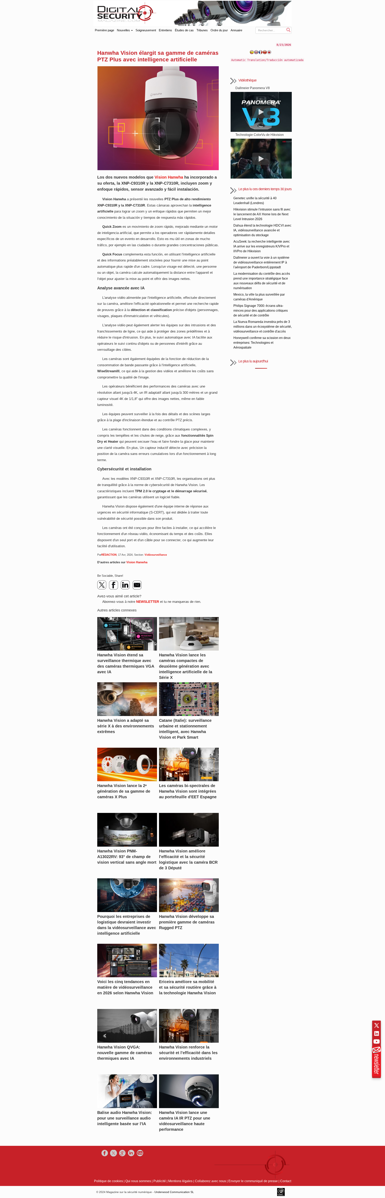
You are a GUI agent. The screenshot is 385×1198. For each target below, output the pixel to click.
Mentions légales (180, 1181)
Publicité (159, 1181)
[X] (102, 585)
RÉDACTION (109, 554)
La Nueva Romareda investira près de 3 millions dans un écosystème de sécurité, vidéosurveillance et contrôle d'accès (262, 326)
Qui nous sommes (138, 1181)
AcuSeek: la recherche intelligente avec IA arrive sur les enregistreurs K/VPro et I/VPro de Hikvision (261, 246)
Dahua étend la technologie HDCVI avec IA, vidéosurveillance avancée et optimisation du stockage (262, 230)
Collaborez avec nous (210, 1181)
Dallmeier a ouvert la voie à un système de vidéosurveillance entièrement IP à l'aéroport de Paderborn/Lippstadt (261, 262)
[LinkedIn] (125, 585)
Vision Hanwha (169, 177)
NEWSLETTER (147, 602)
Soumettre (288, 30)
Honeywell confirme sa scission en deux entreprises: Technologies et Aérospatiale (262, 342)
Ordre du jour (219, 30)
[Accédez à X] (376, 1025)
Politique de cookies (108, 1181)
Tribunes (202, 30)
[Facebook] (114, 585)
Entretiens (165, 30)
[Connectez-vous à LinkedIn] (376, 1033)
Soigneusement (146, 30)
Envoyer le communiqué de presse (253, 1181)
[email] (137, 585)
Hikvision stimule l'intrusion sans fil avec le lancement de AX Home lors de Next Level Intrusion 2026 (262, 214)
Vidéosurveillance (156, 554)
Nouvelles (124, 30)
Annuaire (236, 30)
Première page (104, 29)
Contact (285, 1181)
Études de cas (184, 30)
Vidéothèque (247, 80)
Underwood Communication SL (174, 1192)
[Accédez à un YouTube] (376, 1041)
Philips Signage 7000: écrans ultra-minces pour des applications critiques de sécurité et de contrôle (260, 310)
